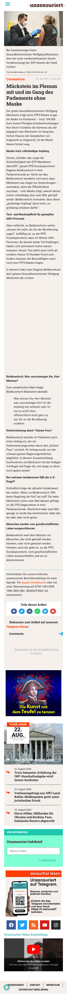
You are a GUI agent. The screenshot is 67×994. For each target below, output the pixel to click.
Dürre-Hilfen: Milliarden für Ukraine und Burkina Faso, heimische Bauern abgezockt (34, 817)
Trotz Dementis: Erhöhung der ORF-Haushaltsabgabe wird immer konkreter (35, 776)
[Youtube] (44, 925)
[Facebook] (11, 925)
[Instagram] (55, 925)
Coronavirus (15, 79)
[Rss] (33, 925)
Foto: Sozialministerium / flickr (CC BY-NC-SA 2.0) (26, 72)
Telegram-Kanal (17, 626)
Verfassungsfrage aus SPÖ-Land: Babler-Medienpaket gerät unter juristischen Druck (37, 796)
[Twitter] (22, 925)
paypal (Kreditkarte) (34, 582)
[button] (8, 4)
